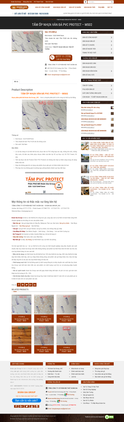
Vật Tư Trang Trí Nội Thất (91, 387)
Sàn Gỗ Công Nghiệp (42, 7)
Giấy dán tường (18, 237)
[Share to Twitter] (27, 285)
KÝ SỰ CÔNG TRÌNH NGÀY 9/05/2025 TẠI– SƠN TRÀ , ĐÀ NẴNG (102, 166)
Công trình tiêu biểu (54, 377)
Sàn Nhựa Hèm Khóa (89, 71)
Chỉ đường (70, 394)
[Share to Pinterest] (23, 285)
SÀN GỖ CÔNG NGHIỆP (89, 37)
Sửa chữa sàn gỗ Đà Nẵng (103, 374)
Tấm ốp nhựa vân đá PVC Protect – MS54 (21, 320)
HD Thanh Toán (38, 2)
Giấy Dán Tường (88, 392)
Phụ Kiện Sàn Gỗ (88, 89)
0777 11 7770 (63, 56)
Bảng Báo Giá (27, 2)
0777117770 (56, 405)
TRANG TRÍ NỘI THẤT (89, 53)
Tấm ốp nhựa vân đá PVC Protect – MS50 (21, 350)
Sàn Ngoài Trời (89, 7)
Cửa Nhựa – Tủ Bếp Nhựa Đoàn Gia (94, 97)
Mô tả (16, 81)
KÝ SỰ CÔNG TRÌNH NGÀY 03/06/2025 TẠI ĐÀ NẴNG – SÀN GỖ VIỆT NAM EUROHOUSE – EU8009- (102, 178)
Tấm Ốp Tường (87, 85)
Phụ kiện (101, 7)
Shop (54, 19)
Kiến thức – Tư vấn (54, 374)
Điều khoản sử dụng (77, 368)
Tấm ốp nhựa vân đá (60, 47)
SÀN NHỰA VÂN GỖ (88, 41)
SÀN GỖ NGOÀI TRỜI (89, 49)
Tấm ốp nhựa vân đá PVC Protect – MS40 (66, 350)
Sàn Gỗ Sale (49, 2)
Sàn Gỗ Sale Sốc (88, 75)
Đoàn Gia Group (16, 2)
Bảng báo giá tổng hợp (102, 368)
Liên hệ (73, 377)
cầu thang (29, 239)
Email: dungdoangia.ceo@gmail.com (58, 75)
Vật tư (109, 7)
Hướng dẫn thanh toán (54, 371)
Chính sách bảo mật (77, 371)
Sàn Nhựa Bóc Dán (89, 63)
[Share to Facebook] (19, 285)
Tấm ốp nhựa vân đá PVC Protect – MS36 (44, 350)
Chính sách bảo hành (77, 374)
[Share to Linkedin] (34, 285)
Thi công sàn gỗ (100, 371)
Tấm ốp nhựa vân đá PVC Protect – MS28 (66, 320)
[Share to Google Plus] (30, 285)
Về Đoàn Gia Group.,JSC (55, 368)
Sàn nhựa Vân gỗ (59, 7)
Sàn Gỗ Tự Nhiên (75, 7)
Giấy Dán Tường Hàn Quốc (91, 93)
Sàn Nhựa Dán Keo (89, 67)
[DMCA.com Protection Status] (109, 417)
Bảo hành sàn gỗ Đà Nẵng (103, 377)
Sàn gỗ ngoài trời (88, 395)
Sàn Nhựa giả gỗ (24, 226)
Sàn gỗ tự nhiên (64, 223)
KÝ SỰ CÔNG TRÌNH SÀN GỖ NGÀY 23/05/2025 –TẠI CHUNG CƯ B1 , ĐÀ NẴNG (102, 189)
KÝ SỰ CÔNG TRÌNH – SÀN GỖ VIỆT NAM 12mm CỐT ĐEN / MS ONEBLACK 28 (102, 156)
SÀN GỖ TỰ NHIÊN (88, 45)
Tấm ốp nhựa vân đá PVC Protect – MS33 (44, 320)
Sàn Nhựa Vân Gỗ (88, 398)
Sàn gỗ (18, 223)
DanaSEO (101, 417)
